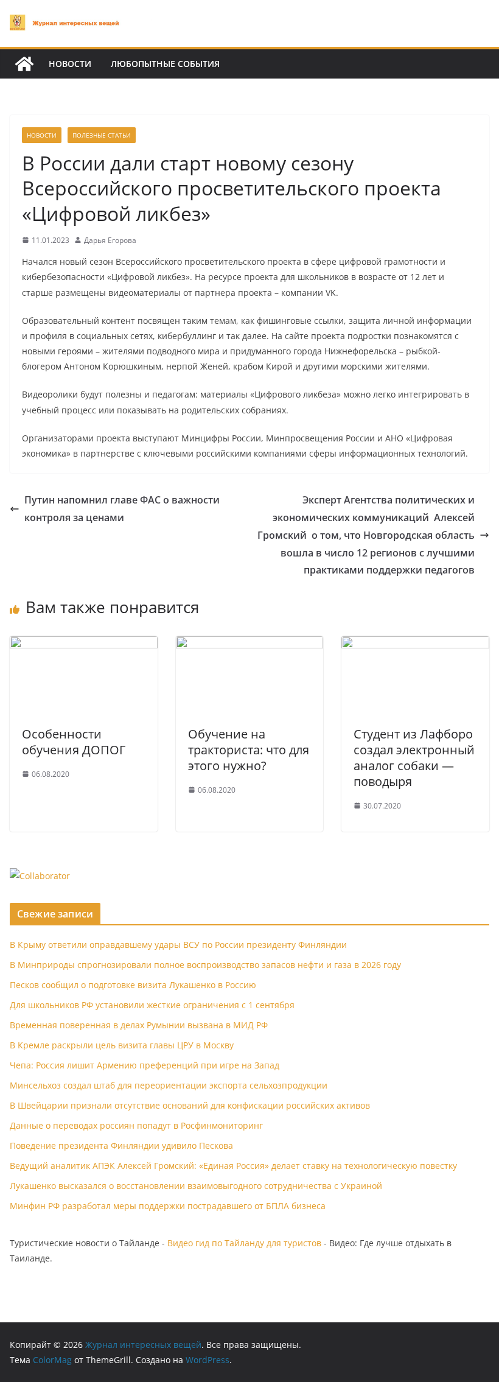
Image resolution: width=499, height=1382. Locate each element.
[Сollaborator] (40, 876)
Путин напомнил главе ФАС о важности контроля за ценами (122, 508)
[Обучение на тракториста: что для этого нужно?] (250, 644)
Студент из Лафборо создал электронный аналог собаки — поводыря (414, 758)
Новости (70, 63)
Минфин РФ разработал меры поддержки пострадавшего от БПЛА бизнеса (168, 1206)
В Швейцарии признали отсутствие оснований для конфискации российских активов (190, 1105)
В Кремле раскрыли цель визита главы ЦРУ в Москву (122, 1045)
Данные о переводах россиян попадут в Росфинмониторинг (136, 1125)
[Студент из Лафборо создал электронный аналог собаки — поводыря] (415, 644)
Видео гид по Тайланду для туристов (244, 1243)
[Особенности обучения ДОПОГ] (84, 644)
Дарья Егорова (110, 240)
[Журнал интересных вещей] (24, 64)
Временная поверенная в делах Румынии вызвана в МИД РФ (139, 1025)
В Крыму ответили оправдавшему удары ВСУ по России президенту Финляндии (178, 944)
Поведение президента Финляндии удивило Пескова (121, 1145)
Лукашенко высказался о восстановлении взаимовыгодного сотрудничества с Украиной (196, 1185)
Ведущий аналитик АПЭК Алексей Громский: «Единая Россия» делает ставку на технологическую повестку (233, 1165)
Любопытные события (165, 63)
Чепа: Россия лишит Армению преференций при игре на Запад (144, 1065)
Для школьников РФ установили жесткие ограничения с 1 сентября (152, 1005)
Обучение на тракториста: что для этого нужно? (248, 750)
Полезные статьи (101, 135)
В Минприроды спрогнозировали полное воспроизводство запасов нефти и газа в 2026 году (205, 964)
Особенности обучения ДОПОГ (73, 742)
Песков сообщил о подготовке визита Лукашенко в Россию (133, 985)
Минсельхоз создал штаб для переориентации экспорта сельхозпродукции (168, 1085)
